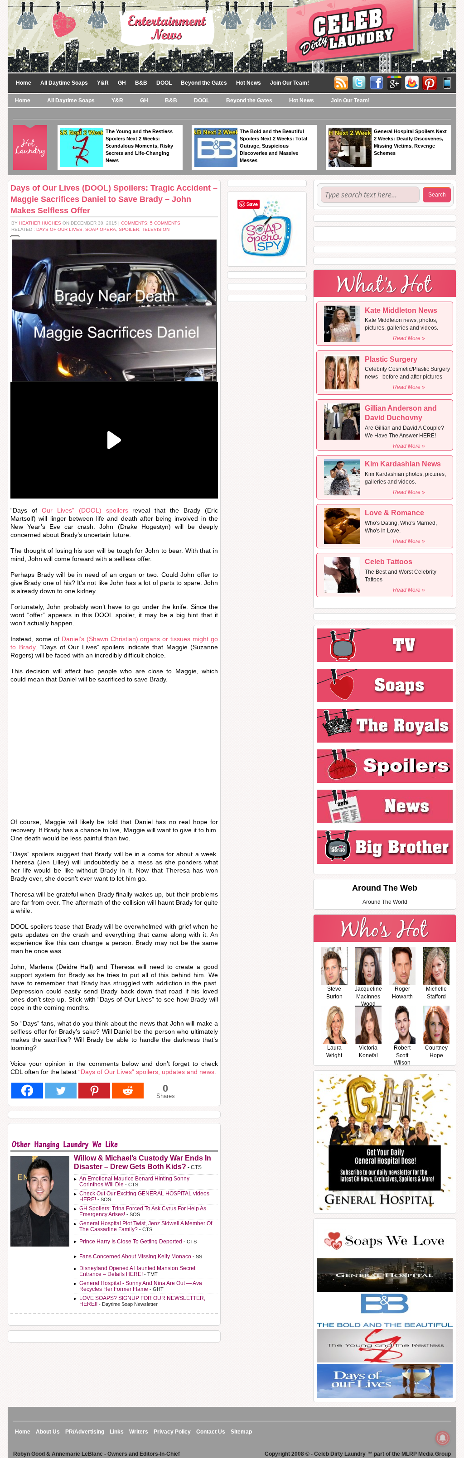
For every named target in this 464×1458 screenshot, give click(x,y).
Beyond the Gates (204, 83)
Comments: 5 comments (150, 223)
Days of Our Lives (59, 229)
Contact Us (210, 1432)
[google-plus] (394, 82)
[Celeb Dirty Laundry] (232, 36)
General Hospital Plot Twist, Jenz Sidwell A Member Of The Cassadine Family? (145, 1226)
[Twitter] (359, 82)
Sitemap (241, 1432)
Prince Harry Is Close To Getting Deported (130, 1241)
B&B (141, 83)
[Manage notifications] (442, 1438)
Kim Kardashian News (403, 464)
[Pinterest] (429, 82)
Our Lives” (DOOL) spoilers (85, 510)
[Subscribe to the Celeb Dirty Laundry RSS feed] (341, 82)
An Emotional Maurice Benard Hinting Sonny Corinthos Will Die (134, 1181)
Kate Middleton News (401, 310)
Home (23, 83)
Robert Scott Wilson (402, 1055)
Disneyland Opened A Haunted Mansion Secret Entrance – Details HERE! (137, 1271)
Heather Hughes (40, 223)
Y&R (103, 83)
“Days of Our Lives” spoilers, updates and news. (147, 1071)
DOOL (164, 83)
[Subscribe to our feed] (412, 82)
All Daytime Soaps (64, 83)
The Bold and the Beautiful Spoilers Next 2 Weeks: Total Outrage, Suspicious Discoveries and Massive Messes (273, 146)
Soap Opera (100, 229)
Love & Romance (394, 513)
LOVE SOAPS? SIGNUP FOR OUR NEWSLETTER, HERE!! (142, 1301)
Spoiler (129, 229)
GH (122, 83)
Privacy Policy (172, 1432)
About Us (48, 1432)
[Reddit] (128, 1090)
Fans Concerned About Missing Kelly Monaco (135, 1256)
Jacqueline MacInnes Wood (368, 996)
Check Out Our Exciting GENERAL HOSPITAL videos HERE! (144, 1196)
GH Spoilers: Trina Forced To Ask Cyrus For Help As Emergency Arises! (142, 1211)
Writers (138, 1432)
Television (155, 229)
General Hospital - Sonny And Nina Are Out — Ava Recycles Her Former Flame (140, 1286)
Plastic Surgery (391, 359)
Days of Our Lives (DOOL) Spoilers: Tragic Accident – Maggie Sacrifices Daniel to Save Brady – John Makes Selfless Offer (114, 199)
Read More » (409, 338)
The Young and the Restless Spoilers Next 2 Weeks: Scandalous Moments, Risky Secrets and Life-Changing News (139, 146)
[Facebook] (376, 82)
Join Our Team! (289, 83)
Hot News (248, 83)
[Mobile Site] (447, 82)
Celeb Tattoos (388, 562)
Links (117, 1432)
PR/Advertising (84, 1432)
